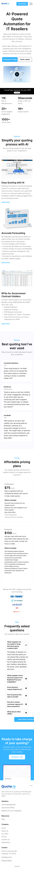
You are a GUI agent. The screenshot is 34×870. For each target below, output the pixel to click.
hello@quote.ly (7, 857)
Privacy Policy (7, 860)
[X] (30, 785)
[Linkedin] (31, 785)
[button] (27, 80)
